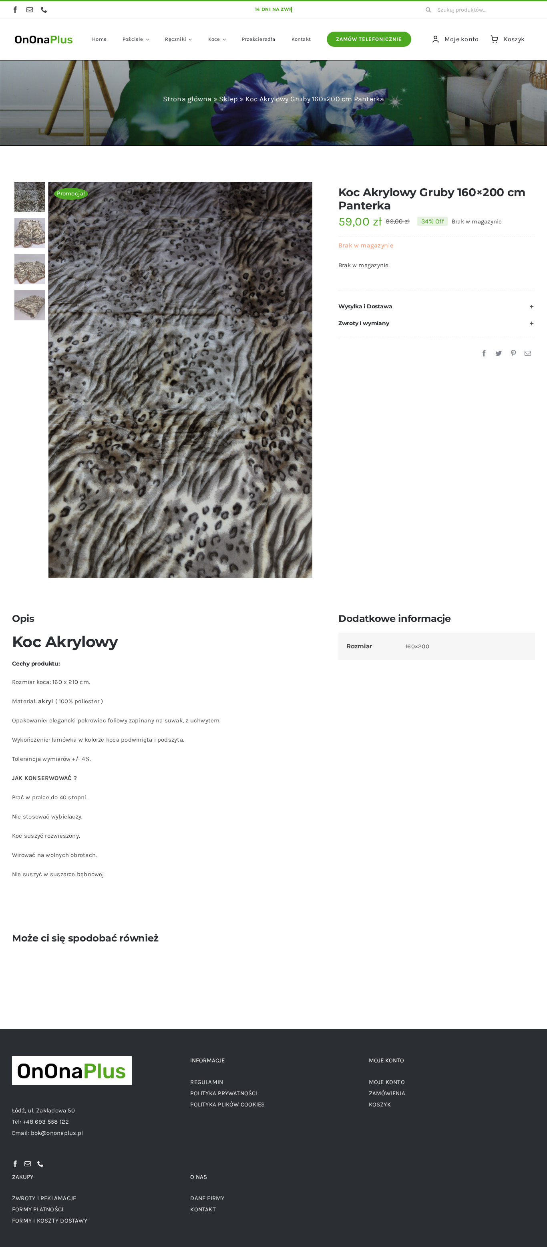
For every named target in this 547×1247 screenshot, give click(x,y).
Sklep (228, 99)
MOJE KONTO (387, 1082)
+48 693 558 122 (46, 1121)
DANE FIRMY (207, 1198)
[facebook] (15, 9)
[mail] (29, 9)
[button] (436, 306)
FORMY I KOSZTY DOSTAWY (49, 1220)
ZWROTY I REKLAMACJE (44, 1198)
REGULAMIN (206, 1082)
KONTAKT (203, 1209)
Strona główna (187, 99)
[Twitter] (498, 354)
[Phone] (40, 1164)
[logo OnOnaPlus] (44, 34)
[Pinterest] (513, 354)
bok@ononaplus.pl (57, 1132)
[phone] (44, 9)
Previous (54, 379)
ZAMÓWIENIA (387, 1093)
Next (306, 379)
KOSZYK (380, 1104)
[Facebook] (484, 354)
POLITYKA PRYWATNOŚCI (223, 1093)
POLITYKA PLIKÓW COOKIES (227, 1104)
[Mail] (27, 1164)
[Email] (528, 354)
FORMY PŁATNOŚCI (37, 1209)
